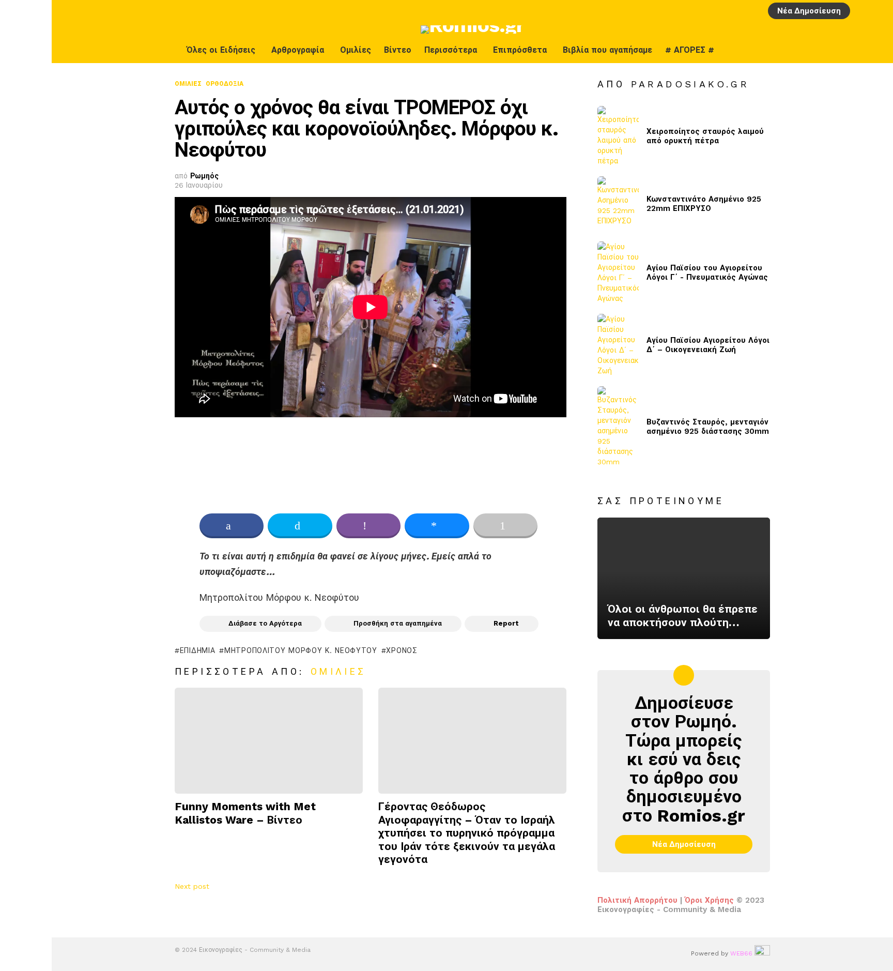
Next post (192, 886)
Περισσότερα (450, 50)
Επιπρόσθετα (520, 50)
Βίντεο (397, 50)
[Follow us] (877, 50)
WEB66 (741, 953)
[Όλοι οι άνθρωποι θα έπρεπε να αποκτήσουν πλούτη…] (683, 579)
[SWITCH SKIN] (855, 50)
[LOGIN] (861, 11)
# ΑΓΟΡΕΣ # (689, 50)
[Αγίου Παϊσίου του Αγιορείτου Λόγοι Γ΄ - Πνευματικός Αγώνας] (618, 272)
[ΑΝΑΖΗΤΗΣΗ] (879, 11)
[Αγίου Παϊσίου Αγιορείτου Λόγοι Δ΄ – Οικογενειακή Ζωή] (618, 345)
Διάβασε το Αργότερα (265, 623)
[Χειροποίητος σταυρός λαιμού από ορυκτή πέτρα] (618, 136)
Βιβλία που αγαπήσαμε (607, 50)
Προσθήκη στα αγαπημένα (397, 623)
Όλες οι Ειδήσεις (221, 50)
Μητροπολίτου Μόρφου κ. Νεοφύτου (300, 650)
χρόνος (401, 650)
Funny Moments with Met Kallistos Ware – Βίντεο (245, 813)
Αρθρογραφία (297, 50)
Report (506, 623)
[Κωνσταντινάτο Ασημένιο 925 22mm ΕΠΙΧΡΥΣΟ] (618, 204)
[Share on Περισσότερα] (505, 525)
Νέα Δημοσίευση (809, 11)
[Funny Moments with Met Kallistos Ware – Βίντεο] (269, 741)
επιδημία (197, 650)
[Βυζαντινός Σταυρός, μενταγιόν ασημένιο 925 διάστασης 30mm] (618, 426)
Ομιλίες (355, 50)
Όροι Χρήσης (709, 900)
